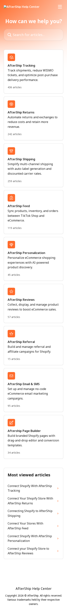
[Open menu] (60, 6)
